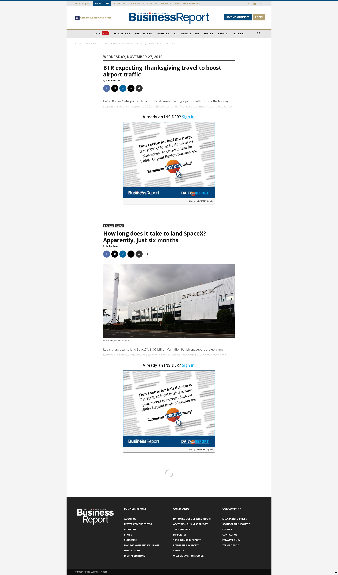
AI (175, 33)
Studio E (178, 550)
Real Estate (122, 33)
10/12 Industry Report (187, 540)
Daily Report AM (108, 43)
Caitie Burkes (113, 80)
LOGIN (259, 17)
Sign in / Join (82, 3)
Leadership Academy (186, 545)
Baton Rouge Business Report (192, 518)
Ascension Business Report (190, 524)
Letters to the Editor (138, 524)
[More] (147, 254)
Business (108, 226)
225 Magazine (181, 529)
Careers (227, 529)
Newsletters (190, 33)
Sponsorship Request (236, 524)
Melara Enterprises (234, 518)
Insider (119, 226)
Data (100, 33)
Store (128, 534)
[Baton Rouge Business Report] (169, 18)
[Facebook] (248, 3)
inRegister (179, 534)
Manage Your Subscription (141, 545)
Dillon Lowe (112, 246)
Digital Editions (134, 555)
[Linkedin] (254, 3)
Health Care (143, 33)
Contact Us (150, 3)
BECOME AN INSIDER (237, 17)
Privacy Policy (231, 540)
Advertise (119, 3)
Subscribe (134, 3)
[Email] (130, 88)
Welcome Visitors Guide (188, 555)
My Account (102, 3)
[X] (260, 3)
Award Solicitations (187, 3)
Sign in (188, 116)
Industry (163, 33)
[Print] (139, 88)
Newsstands (132, 550)
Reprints (166, 3)
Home (78, 43)
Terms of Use (230, 545)
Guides (208, 33)
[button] (259, 33)
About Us (130, 518)
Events (222, 33)
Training (238, 33)
